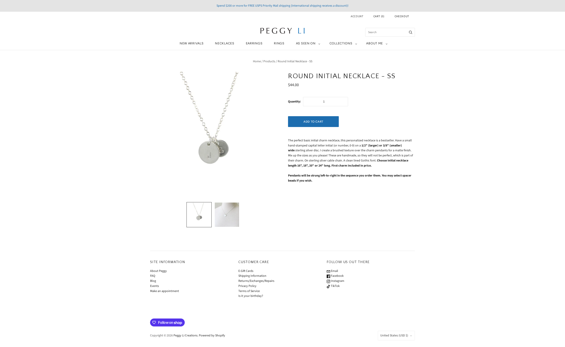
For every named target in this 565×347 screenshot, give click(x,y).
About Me (374, 43)
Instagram (337, 281)
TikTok (335, 286)
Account (357, 16)
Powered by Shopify (212, 335)
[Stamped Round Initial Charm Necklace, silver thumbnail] (226, 214)
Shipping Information (252, 276)
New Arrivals (191, 43)
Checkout (402, 16)
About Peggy (158, 271)
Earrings (254, 43)
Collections (341, 43)
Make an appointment (164, 291)
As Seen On (306, 43)
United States (394, 335)
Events (154, 286)
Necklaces (224, 43)
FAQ (152, 276)
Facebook (337, 276)
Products (269, 61)
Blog (153, 281)
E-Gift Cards (245, 271)
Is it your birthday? (250, 296)
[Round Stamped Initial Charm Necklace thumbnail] (199, 214)
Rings (279, 43)
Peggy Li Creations (185, 335)
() (378, 16)
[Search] (410, 32)
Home (257, 61)
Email (334, 271)
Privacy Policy (247, 286)
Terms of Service (249, 291)
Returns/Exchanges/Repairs (256, 281)
